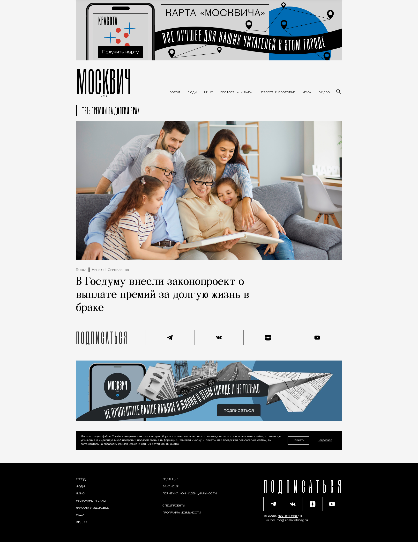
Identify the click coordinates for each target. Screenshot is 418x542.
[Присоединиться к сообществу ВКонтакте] (219, 337)
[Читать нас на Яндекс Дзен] (268, 337)
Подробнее (325, 440)
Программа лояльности (182, 512)
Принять (298, 440)
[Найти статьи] (339, 92)
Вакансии (171, 486)
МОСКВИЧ (103, 81)
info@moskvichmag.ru (292, 520)
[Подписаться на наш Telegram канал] (169, 337)
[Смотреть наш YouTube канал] (317, 337)
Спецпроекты (174, 505)
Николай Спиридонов (110, 270)
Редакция (171, 479)
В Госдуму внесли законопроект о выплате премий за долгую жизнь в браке (162, 295)
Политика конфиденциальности (190, 493)
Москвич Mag (288, 515)
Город (81, 270)
